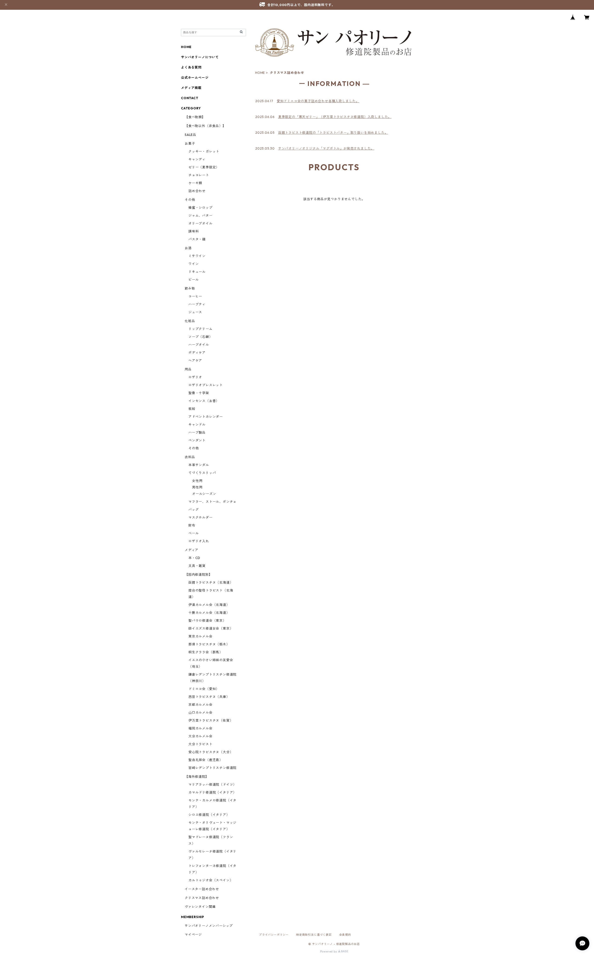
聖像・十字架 (198, 393)
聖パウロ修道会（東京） (207, 620)
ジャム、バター (200, 215)
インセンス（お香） (203, 401)
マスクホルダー (200, 517)
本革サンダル (198, 465)
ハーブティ (197, 304)
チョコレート (198, 175)
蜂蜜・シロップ (200, 208)
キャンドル (197, 424)
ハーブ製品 (197, 432)
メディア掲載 (191, 88)
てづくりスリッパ (202, 473)
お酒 (188, 248)
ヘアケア (195, 360)
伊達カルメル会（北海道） (209, 605)
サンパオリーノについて (200, 57)
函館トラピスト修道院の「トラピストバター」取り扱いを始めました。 (333, 133)
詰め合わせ (197, 191)
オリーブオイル (200, 223)
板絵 (191, 409)
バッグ (193, 509)
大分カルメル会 (200, 736)
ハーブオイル (198, 345)
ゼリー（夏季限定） (203, 167)
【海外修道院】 (197, 777)
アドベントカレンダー (205, 417)
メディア (191, 550)
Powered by (329, 951)
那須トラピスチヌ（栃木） (209, 644)
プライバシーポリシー (274, 934)
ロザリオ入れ (198, 541)
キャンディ (197, 159)
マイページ (193, 934)
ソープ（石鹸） (200, 337)
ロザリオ (195, 377)
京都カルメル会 (200, 705)
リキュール (197, 272)
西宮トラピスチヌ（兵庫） (209, 697)
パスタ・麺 (197, 239)
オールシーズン (204, 494)
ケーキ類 (195, 183)
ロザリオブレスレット (205, 385)
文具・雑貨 (197, 566)
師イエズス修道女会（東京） (210, 628)
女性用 (197, 481)
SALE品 (190, 135)
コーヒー (195, 296)
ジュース (195, 312)
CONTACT (189, 98)
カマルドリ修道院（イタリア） (212, 792)
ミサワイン (197, 256)
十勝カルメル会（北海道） (209, 613)
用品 (188, 369)
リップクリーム (200, 329)
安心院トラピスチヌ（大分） (210, 752)
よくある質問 (191, 67)
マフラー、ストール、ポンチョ (212, 502)
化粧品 (190, 321)
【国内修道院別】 (198, 574)
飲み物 (190, 288)
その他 (190, 200)
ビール (193, 280)
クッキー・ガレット (203, 151)
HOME (260, 73)
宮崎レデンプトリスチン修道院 (212, 768)
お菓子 (190, 143)
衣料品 (190, 457)
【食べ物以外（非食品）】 (205, 126)
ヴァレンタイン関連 (200, 907)
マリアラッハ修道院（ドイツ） (212, 784)
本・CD (194, 558)
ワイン (193, 264)
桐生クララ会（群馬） (205, 652)
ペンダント (197, 440)
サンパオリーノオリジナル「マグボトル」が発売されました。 (326, 148)
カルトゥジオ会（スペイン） (210, 880)
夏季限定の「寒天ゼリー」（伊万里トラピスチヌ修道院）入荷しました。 (334, 117)
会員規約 (345, 934)
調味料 (193, 231)
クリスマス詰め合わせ (202, 898)
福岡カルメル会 (200, 728)
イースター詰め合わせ (202, 889)
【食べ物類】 (195, 117)
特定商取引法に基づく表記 (314, 934)
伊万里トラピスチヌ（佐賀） (210, 720)
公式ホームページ (194, 77)
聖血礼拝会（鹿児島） (205, 760)
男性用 (197, 487)
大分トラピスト (200, 744)
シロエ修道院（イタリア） (209, 815)
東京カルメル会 (200, 636)
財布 (191, 525)
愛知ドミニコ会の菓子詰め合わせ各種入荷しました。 (318, 101)
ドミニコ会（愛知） (203, 689)
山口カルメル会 (200, 712)
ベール (193, 533)
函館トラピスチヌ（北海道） (210, 582)
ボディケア (197, 352)
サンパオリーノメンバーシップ (209, 926)
